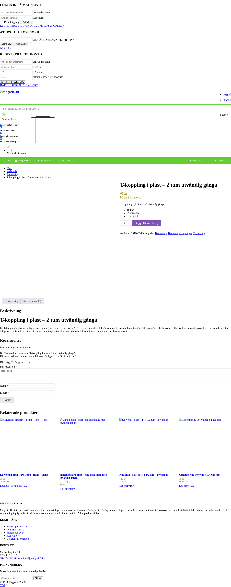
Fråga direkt (198, 160)
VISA (24, 485)
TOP (2, 585)
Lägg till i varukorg (146, 223)
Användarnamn (41, 12)
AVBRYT (5, 47)
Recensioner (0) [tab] (32, 301)
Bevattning (161, 233)
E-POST (38, 66)
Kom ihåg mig (11, 22)
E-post (4, 392)
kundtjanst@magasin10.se (32, 558)
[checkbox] (17, 123)
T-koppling (199, 233)
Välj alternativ (67, 488)
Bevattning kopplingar (180, 233)
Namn (4, 385)
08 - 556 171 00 (221, 160)
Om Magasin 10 (65, 160)
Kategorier (23, 160)
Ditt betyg (6, 362)
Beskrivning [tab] (12, 301)
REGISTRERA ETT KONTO (16, 25)
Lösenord (38, 17)
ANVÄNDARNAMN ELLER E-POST (55, 39)
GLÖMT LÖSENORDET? (49, 25)
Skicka (38, 578)
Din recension (8, 366)
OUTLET (6, 160)
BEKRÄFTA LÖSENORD (48, 77)
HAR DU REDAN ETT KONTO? (19, 85)
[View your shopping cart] (9, 150)
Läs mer (123, 485)
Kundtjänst (43, 160)
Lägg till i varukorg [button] (10, 485)
